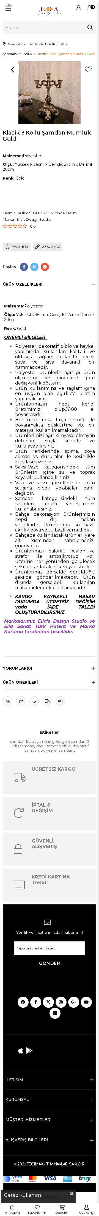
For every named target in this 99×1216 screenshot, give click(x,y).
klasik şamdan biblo (53, 746)
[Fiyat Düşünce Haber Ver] (34, 701)
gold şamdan (73, 741)
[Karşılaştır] (21, 701)
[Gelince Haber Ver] (60, 701)
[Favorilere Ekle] (88, 69)
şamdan (17, 741)
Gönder (49, 963)
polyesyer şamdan (57, 750)
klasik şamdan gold (43, 741)
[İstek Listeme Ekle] (7, 701)
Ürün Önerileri (20, 682)
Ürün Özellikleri (23, 284)
